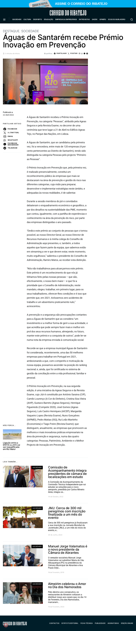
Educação (48, 19)
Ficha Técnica (86, 623)
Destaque (11, 31)
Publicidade (100, 623)
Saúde (94, 19)
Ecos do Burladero (116, 19)
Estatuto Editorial (69, 623)
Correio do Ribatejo (62, 12)
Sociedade (17, 19)
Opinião (102, 19)
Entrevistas (84, 19)
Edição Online (127, 623)
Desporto (37, 19)
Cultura (27, 19)
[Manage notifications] (6, 625)
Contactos (54, 623)
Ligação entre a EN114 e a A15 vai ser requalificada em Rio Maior (11, 445)
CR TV (15, 27)
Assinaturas (113, 623)
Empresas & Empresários (66, 19)
